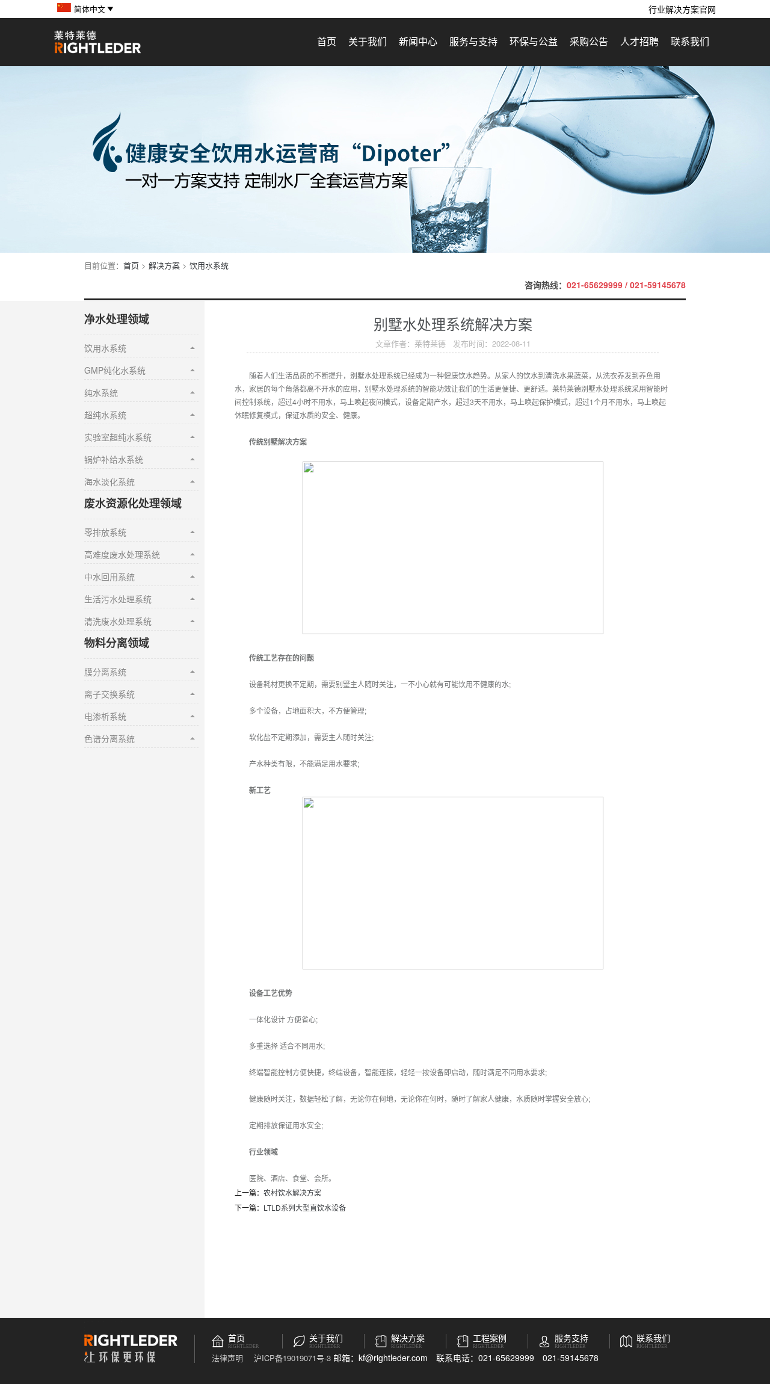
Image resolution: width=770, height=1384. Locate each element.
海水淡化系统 (109, 481)
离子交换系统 (109, 694)
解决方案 (164, 265)
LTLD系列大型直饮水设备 (304, 1207)
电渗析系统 (105, 716)
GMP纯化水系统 (115, 370)
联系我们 (690, 41)
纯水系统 (101, 392)
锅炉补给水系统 (113, 459)
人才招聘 (639, 41)
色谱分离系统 (109, 738)
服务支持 (571, 1338)
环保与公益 (534, 41)
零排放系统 (105, 532)
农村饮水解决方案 (292, 1192)
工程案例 (490, 1338)
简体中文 (89, 8)
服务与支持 (473, 41)
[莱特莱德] (97, 51)
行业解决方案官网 (682, 9)
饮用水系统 (209, 265)
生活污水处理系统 (118, 599)
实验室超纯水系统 (118, 437)
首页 (326, 41)
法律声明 (227, 1358)
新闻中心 (418, 41)
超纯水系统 (105, 415)
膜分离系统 (105, 672)
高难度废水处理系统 (122, 554)
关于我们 (367, 41)
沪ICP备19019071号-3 (292, 1358)
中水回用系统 (109, 576)
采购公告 (589, 41)
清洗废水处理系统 (118, 621)
